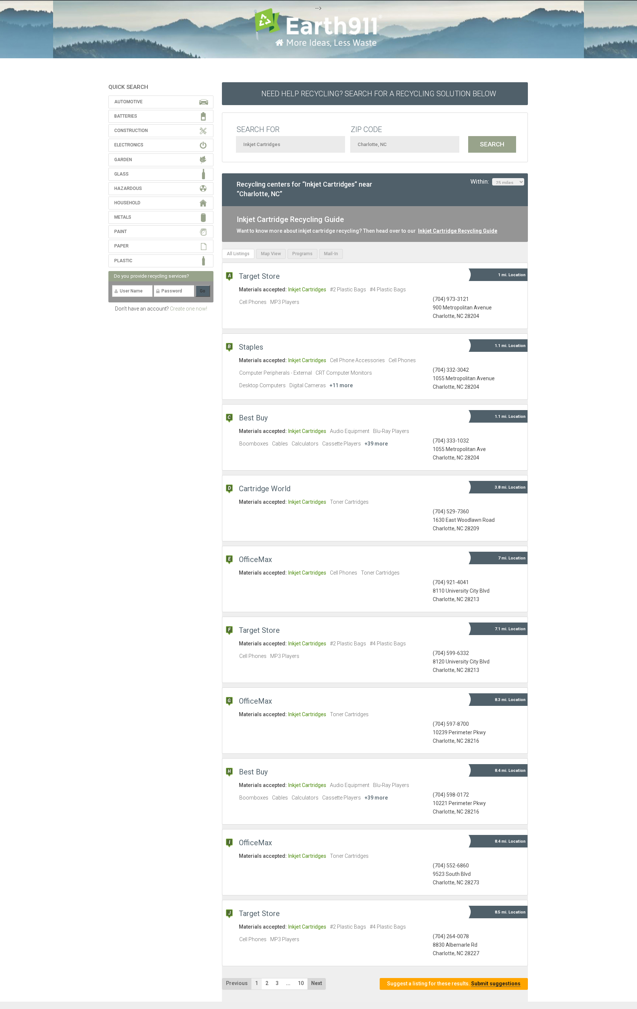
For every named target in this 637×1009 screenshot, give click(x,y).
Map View (271, 253)
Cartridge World (264, 488)
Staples (251, 347)
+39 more (376, 444)
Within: (481, 181)
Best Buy (253, 417)
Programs (302, 253)
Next (316, 983)
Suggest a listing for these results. (454, 984)
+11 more (341, 385)
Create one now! (188, 309)
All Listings (238, 253)
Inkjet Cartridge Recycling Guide (457, 231)
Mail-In (331, 253)
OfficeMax (255, 559)
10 (301, 983)
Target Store (259, 276)
